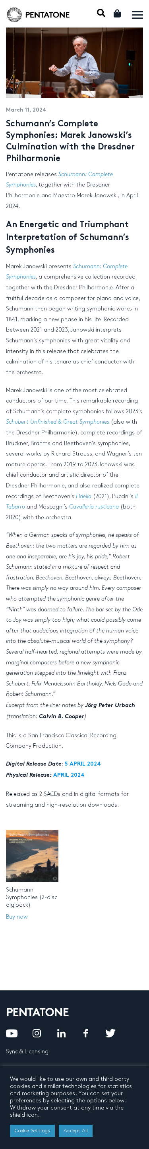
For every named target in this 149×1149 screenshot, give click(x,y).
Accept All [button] (76, 1130)
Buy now (17, 916)
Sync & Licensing (27, 1051)
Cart (118, 13)
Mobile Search (101, 13)
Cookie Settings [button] (32, 1130)
